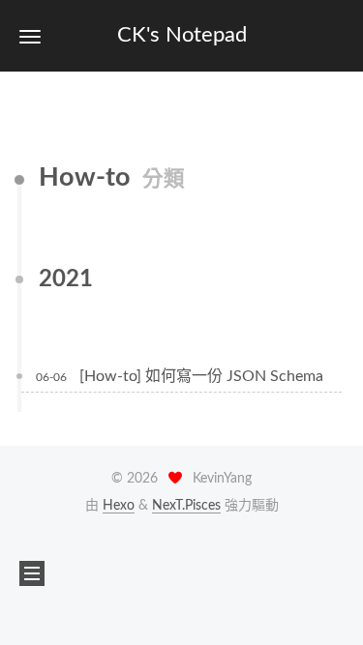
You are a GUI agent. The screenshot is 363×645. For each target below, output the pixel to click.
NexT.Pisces (186, 506)
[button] (30, 36)
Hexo (119, 506)
